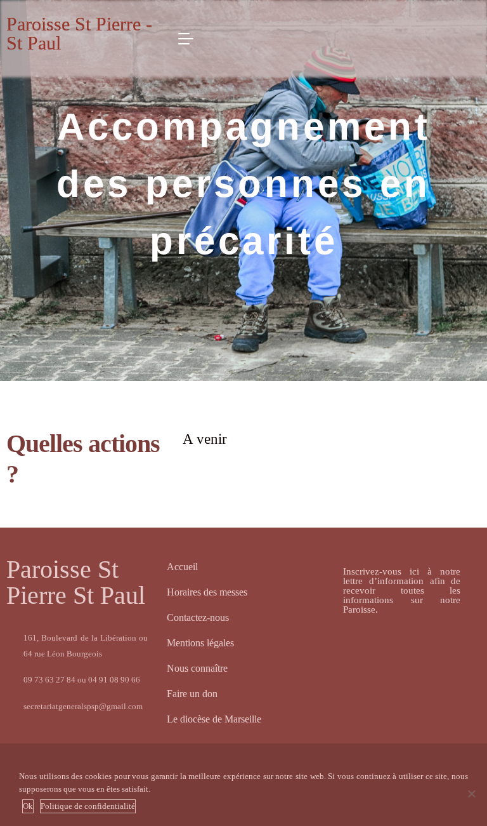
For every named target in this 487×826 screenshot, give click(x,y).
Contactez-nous (198, 617)
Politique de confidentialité (88, 806)
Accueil (182, 566)
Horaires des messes (207, 592)
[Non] (471, 793)
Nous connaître (197, 668)
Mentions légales (200, 642)
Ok (28, 806)
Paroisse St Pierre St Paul (75, 582)
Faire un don (192, 693)
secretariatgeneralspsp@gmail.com (83, 706)
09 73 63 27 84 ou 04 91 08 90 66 (81, 679)
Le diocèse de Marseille (214, 719)
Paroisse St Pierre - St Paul (79, 33)
